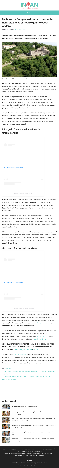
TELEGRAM (18, 350)
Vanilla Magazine (40, 323)
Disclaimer (41, 465)
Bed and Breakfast (20, 354)
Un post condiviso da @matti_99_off (23, 193)
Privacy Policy (33, 465)
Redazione (25, 465)
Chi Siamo (18, 465)
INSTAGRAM (27, 350)
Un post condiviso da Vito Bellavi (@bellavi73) (23, 308)
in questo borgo (41, 336)
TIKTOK (36, 350)
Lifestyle (8, 369)
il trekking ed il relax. (39, 339)
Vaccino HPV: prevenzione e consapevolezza (24, 406)
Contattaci (41, 455)
